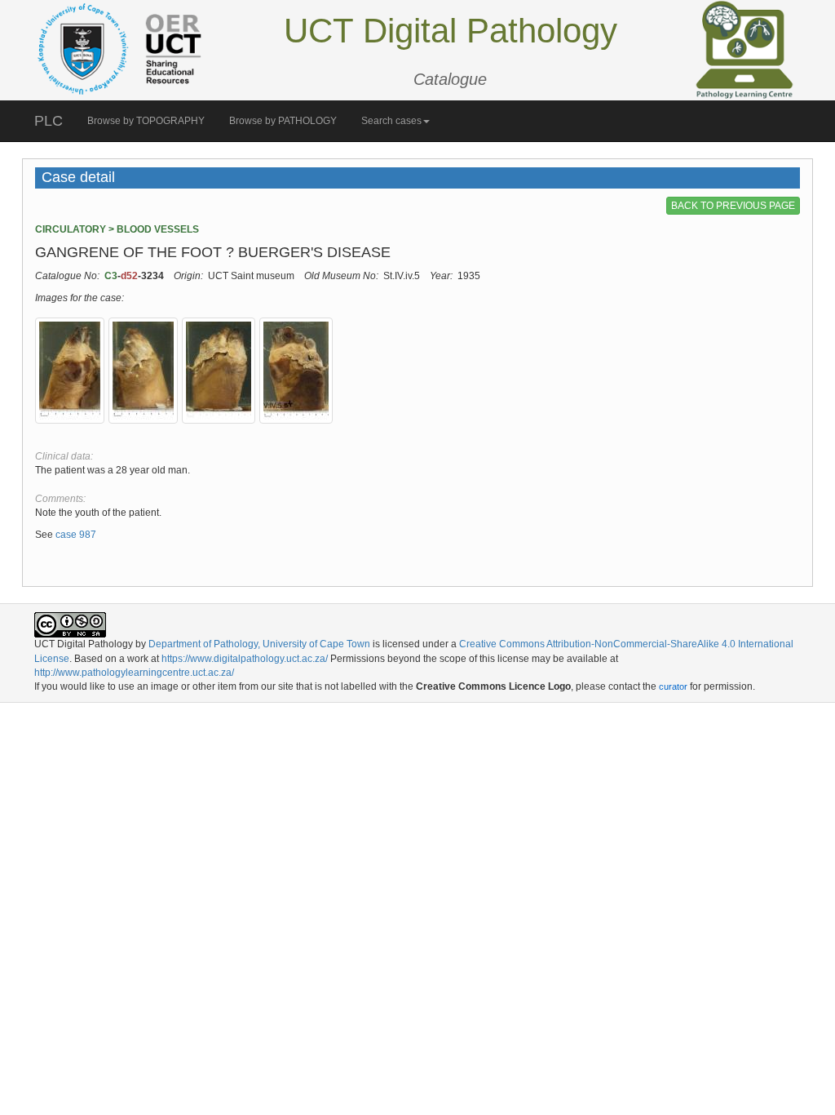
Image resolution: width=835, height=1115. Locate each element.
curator (673, 686)
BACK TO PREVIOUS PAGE (733, 205)
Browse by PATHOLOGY (283, 121)
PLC (48, 121)
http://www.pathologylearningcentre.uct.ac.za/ (134, 672)
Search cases (391, 121)
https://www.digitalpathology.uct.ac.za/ (244, 658)
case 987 (75, 534)
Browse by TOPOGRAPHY (146, 121)
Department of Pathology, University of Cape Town (259, 644)
